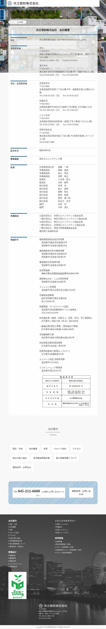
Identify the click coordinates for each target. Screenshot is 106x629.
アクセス (77, 449)
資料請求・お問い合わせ (81, 492)
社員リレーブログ (62, 533)
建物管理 (13, 558)
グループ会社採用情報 (64, 553)
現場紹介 (59, 527)
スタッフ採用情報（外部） (65, 547)
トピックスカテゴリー (65, 521)
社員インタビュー (62, 530)
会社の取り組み (20, 458)
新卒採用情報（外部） (64, 544)
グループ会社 (60, 449)
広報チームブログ (62, 524)
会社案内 (12, 521)
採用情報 (59, 538)
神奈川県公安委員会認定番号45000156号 (59, 273)
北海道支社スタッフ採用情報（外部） (69, 550)
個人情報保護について (66, 458)
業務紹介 (12, 552)
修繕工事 (13, 561)
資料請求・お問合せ (22, 467)
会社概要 (33, 449)
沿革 (46, 449)
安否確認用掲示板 (41, 458)
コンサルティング (16, 564)
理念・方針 (18, 449)
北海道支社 (13, 566)
